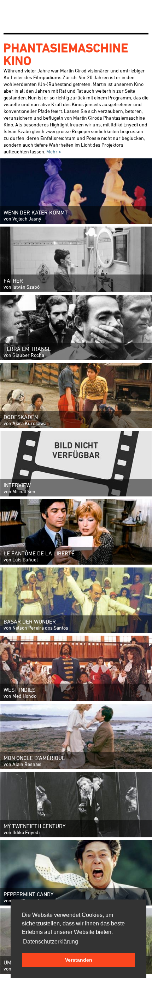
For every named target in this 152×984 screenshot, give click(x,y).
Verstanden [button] (78, 960)
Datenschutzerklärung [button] (50, 942)
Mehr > (53, 151)
